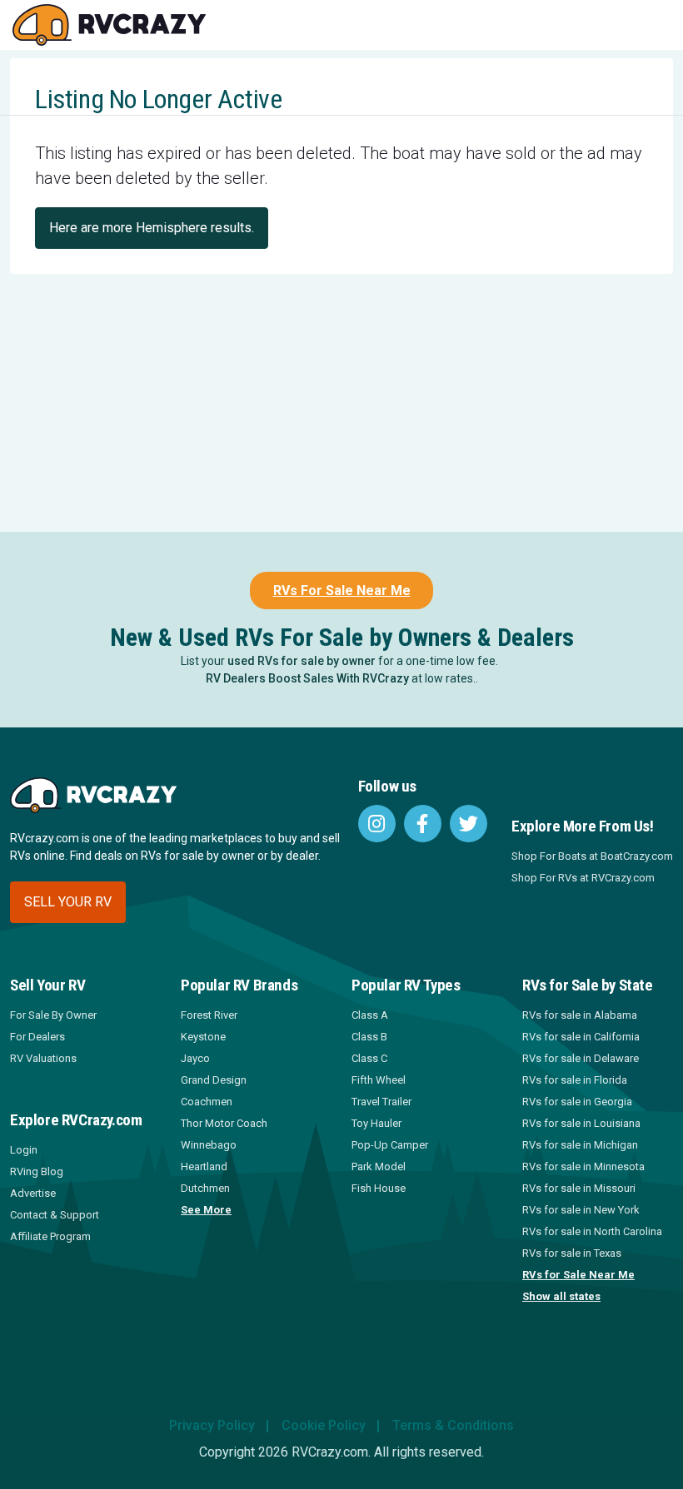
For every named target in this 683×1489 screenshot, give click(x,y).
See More (206, 1210)
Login (23, 1150)
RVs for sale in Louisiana (581, 1123)
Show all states (561, 1296)
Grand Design (214, 1080)
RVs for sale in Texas (571, 1253)
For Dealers (37, 1036)
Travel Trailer (381, 1101)
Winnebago (209, 1145)
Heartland (204, 1166)
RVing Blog (36, 1171)
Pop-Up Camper (389, 1145)
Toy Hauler (376, 1123)
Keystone (203, 1036)
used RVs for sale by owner (301, 661)
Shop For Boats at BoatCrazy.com (592, 856)
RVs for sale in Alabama (579, 1015)
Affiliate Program (50, 1236)
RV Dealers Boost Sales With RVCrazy (307, 678)
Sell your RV (68, 902)
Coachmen (206, 1101)
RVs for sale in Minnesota (583, 1166)
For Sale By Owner (53, 1015)
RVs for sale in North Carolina (592, 1231)
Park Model (378, 1166)
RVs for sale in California (581, 1036)
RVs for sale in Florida (574, 1080)
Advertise (33, 1193)
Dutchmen (205, 1188)
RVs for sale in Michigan (580, 1145)
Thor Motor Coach (224, 1123)
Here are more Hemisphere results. (151, 228)
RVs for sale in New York (581, 1210)
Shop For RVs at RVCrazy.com (583, 877)
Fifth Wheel (378, 1080)
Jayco (195, 1058)
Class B (369, 1036)
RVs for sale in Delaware (580, 1058)
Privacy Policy (212, 1425)
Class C (369, 1058)
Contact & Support (54, 1215)
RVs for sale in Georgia (577, 1101)
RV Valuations (43, 1058)
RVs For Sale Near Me (342, 590)
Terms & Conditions (453, 1425)
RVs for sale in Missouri (579, 1188)
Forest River (209, 1015)
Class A (369, 1015)
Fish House (378, 1188)
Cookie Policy (324, 1425)
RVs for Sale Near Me (578, 1274)
